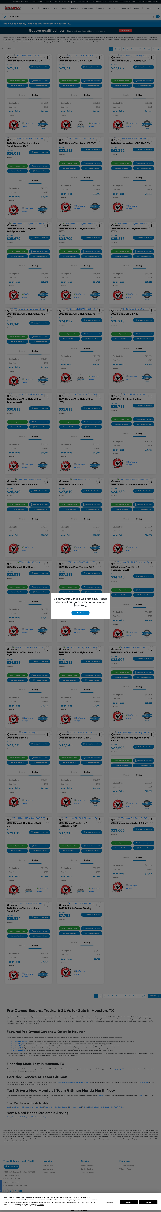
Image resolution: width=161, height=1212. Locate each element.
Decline (128, 1202)
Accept (148, 1202)
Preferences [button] (40, 1205)
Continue (80, 613)
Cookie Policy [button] (85, 1202)
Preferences (109, 1202)
